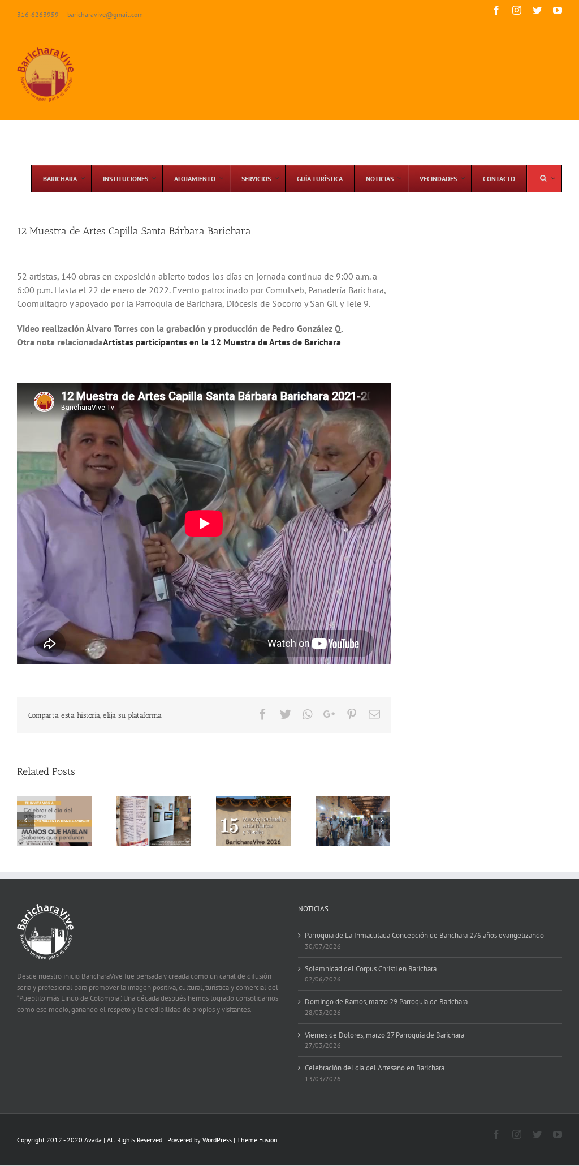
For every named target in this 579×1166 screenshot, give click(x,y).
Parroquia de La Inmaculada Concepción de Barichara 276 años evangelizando (424, 935)
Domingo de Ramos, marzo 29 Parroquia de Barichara (386, 1001)
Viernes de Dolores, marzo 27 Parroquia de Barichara (384, 1035)
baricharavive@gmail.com (105, 14)
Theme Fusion (257, 1139)
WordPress (217, 1139)
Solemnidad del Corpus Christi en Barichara (371, 969)
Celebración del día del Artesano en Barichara (374, 1068)
